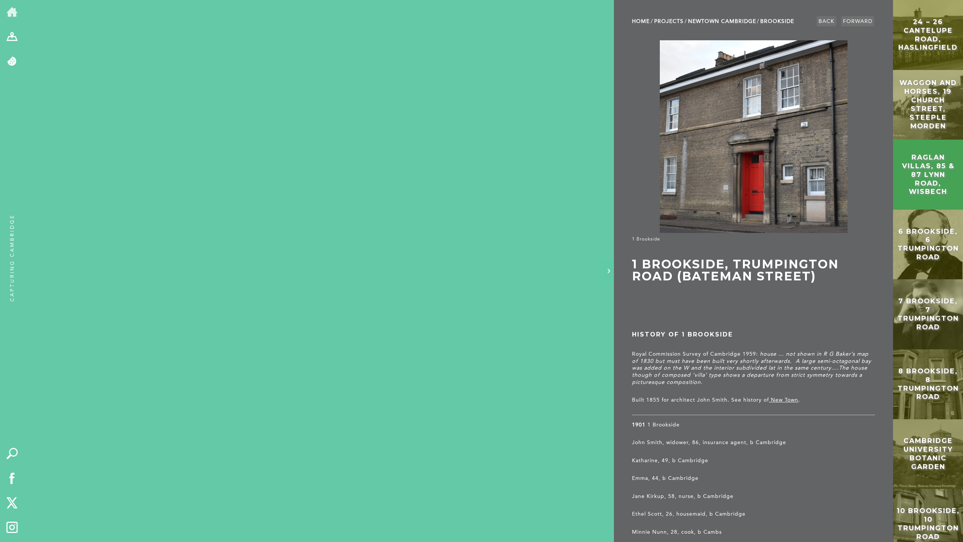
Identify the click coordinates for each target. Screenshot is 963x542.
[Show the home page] (12, 12)
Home (641, 21)
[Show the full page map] (12, 37)
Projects (669, 21)
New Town (783, 400)
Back (826, 21)
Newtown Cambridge (722, 21)
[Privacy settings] (12, 61)
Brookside (777, 21)
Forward (857, 21)
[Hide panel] (608, 271)
